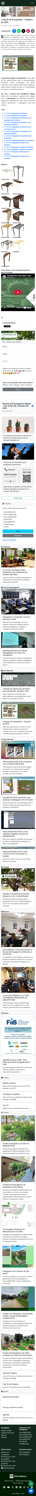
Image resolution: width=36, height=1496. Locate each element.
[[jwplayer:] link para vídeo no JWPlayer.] (19, 373)
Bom (11, 385)
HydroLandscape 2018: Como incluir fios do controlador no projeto (15, 853)
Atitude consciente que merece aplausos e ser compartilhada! (16, 894)
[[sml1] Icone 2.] (5, 373)
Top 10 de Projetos (10, 1384)
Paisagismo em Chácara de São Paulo (16, 1272)
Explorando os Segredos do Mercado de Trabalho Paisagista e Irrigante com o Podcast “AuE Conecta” (17, 489)
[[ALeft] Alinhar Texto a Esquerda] (3, 371)
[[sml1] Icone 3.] (7, 373)
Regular (17, 385)
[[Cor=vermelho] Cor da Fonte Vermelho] (18, 371)
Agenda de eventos (11, 1397)
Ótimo (6, 385)
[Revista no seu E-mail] (31, 1491)
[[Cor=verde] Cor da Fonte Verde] (14, 371)
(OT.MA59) (19, 140)
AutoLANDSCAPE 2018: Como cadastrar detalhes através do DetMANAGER (15, 833)
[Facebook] (4, 1487)
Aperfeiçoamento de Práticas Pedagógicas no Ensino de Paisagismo (15, 652)
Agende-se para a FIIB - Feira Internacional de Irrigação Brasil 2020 (16, 1062)
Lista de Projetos (10, 1373)
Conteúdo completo (11, 1094)
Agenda (6, 1414)
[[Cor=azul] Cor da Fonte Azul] (16, 371)
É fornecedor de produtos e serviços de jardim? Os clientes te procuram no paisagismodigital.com (17, 438)
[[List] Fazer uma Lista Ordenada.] (25, 371)
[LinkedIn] (17, 1487)
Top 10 (5, 1105)
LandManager (9, 524)
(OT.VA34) (15, 116)
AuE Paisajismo (24, 1454)
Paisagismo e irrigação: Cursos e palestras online (16, 618)
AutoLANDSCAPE (10, 512)
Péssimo (29, 385)
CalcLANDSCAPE (9, 522)
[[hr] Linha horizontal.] (31, 371)
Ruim (23, 385)
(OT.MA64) (15, 113)
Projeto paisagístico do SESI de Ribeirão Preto (16, 1144)
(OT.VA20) (17, 123)
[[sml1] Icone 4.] (9, 373)
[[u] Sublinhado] (12, 371)
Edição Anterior (9, 1083)
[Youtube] (8, 1487)
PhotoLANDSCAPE (10, 514)
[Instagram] (24, 1487)
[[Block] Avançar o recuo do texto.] (27, 371)
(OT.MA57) (18, 147)
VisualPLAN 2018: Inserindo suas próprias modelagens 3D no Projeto (18, 798)
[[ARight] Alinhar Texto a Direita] (7, 371)
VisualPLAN (8, 519)
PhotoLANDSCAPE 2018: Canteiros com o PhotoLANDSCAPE (17, 762)
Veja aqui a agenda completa (13, 1407)
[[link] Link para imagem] (22, 371)
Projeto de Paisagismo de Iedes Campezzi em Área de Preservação (17, 1354)
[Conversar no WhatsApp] (31, 1484)
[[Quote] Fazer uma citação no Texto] (23, 371)
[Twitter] (13, 1487)
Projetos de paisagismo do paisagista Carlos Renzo (14, 1185)
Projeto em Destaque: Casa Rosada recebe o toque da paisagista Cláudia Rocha (18, 1315)
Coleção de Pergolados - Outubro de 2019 (17, 722)
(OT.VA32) (18, 149)
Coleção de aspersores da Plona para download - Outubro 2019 (16, 689)
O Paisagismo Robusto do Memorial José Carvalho (14, 1230)
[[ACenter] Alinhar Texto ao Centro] (5, 371)
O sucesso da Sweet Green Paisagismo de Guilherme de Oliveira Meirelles (15, 572)
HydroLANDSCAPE (10, 517)
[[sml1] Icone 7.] (15, 373)
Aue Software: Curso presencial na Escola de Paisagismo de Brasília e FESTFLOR (17, 951)
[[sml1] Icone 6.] (13, 373)
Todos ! (6, 527)
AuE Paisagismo (24, 1452)
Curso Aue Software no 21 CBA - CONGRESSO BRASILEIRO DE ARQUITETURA (16, 997)
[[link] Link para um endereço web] (20, 371)
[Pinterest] (20, 1487)
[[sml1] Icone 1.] (3, 373)
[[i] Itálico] (10, 371)
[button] (2, 11)
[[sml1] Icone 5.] (11, 373)
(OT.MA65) (17, 119)
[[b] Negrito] (9, 371)
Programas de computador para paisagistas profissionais (14, 463)
